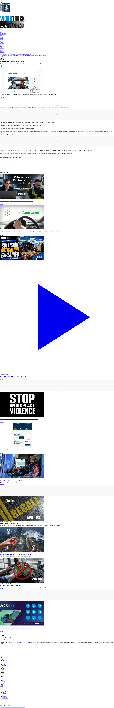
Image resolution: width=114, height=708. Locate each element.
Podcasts (18, 54)
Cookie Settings (40, 55)
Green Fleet (2, 37)
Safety (1, 45)
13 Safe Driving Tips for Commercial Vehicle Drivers (12, 480)
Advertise (24, 55)
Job (30, 54)
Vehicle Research (2, 53)
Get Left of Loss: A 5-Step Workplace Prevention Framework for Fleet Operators (19, 419)
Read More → (2, 204)
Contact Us (27, 55)
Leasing (1, 38)
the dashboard (45, 122)
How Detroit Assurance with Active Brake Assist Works (13, 376)
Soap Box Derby (11, 55)
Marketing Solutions (45, 55)
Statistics (21, 54)
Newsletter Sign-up (6, 55)
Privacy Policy (2, 707)
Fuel (1, 35)
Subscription (2, 55)
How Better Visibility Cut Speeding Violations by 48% (12, 449)
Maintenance (2, 40)
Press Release (36, 55)
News (6, 0)
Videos (7, 54)
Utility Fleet (2, 51)
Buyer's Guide (33, 54)
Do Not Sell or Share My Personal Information (18, 707)
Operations (1, 41)
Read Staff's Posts (2, 68)
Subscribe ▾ (2, 2)
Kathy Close (5, 583)
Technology (2, 48)
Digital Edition (6, 14)
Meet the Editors (20, 55)
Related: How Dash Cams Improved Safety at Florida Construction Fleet (10, 157)
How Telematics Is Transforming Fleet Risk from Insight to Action (15, 554)
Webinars (29, 54)
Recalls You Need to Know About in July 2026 (10, 523)
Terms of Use (6, 707)
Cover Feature (4, 0)
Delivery (1, 31)
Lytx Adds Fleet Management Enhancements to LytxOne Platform (15, 628)
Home (1, 59)
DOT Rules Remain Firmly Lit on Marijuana (10, 585)
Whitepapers (24, 54)
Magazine (16, 54)
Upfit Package (16, 55)
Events (27, 54)
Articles (8, 0)
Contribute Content (31, 55)
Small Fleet (2, 46)
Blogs (5, 54)
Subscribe (1, 14)
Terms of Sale (10, 707)
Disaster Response (3, 33)
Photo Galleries (10, 54)
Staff (4, 478)
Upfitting (1, 49)
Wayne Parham (5, 374)
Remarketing (2, 43)
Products (13, 54)
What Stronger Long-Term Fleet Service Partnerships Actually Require (16, 201)
